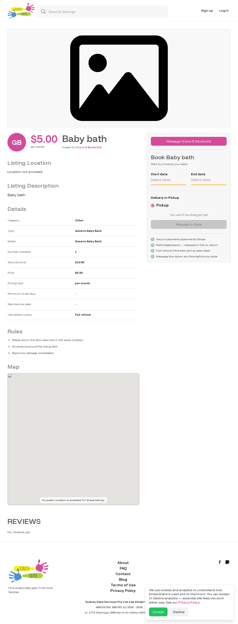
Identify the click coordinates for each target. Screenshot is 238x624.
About (123, 562)
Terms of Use (123, 585)
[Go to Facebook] (220, 562)
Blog (123, 579)
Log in (224, 10)
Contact (123, 573)
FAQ (123, 568)
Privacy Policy (123, 590)
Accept (158, 612)
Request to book (189, 224)
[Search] (43, 11)
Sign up (207, 10)
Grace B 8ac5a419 (88, 147)
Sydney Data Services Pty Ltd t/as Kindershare (119, 602)
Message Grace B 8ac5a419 (189, 141)
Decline (179, 612)
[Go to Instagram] (227, 562)
